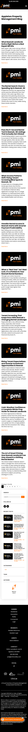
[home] (5, 6)
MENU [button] (26, 6)
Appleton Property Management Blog (11, 18)
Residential (14, 612)
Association (14, 614)
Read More (4, 63)
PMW (2, 696)
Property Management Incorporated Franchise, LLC (16, 684)
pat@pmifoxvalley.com (14, 657)
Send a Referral (14, 640)
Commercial (14, 619)
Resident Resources (14, 630)
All (5, 569)
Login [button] (14, 622)
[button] (5, 506)
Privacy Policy (14, 696)
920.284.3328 (14, 1)
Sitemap (7, 696)
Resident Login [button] (14, 633)
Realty (14, 617)
